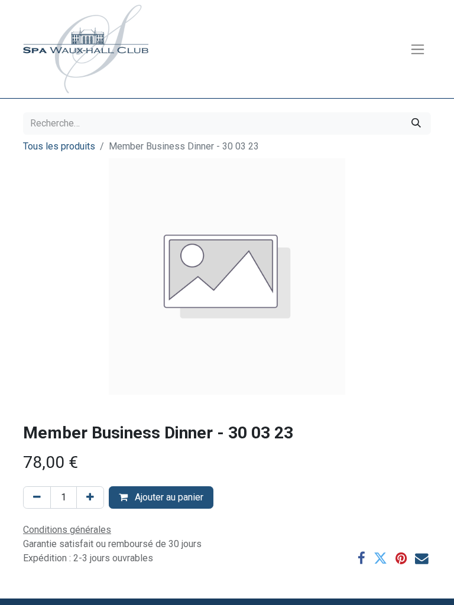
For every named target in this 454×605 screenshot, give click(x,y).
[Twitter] (380, 558)
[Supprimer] (37, 497)
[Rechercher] (416, 123)
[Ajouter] (90, 497)
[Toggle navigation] (417, 49)
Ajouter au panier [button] (167, 497)
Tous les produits (59, 146)
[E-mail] (422, 558)
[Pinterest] (401, 558)
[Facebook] (361, 558)
